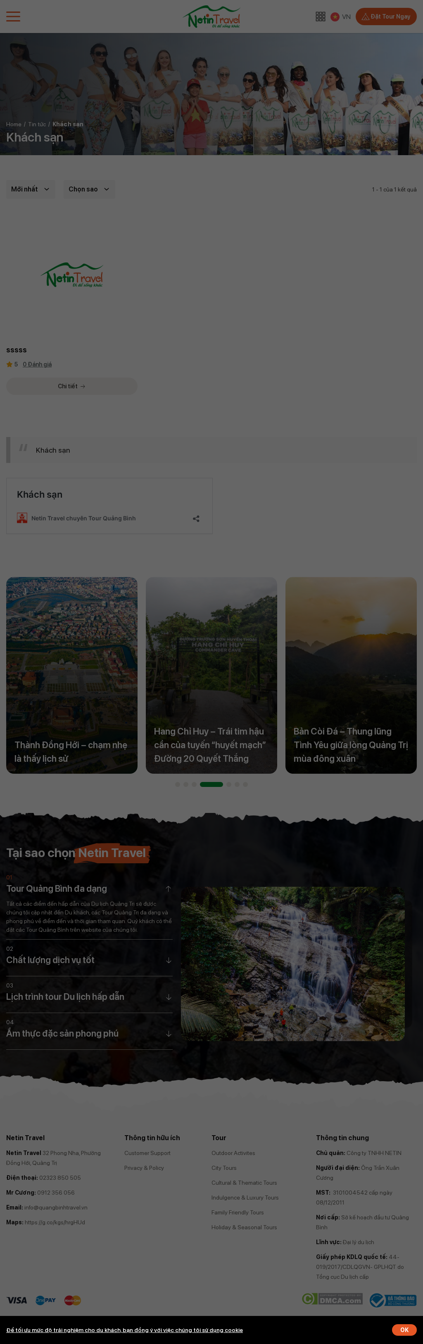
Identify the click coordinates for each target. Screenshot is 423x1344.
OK (404, 1330)
